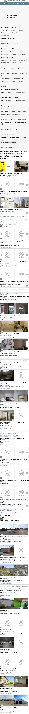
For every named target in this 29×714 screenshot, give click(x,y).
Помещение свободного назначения (9, 129)
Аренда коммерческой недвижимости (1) (13, 137)
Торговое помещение (18, 126)
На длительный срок (5, 43)
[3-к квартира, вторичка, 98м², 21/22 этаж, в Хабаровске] (14, 217)
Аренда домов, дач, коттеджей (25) (12, 78)
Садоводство (9, 92)
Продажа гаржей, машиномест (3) (11, 106)
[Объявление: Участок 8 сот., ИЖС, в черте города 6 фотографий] (14, 575)
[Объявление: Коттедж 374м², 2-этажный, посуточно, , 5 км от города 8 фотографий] (7, 498)
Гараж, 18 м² (3, 610)
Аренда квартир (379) (7, 38)
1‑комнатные (4, 30)
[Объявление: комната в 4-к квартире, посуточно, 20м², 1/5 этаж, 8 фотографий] (14, 401)
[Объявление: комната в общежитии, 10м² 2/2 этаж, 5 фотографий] (14, 314)
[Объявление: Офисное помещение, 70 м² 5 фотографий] (14, 686)
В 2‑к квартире (4, 54)
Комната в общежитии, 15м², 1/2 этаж (10, 362)
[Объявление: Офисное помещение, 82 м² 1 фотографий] (14, 667)
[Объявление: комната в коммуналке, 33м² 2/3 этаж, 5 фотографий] (14, 350)
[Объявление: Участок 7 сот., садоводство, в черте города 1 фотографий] (14, 556)
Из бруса (3, 75)
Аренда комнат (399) (7, 57)
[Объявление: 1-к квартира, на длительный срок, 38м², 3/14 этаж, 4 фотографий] (14, 291)
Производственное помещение (8, 134)
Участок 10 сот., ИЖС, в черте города (10, 590)
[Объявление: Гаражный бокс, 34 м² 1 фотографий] (14, 628)
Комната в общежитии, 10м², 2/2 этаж (10, 315)
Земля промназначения (20, 92)
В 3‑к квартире (13, 54)
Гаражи (3, 108)
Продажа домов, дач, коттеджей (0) (12, 68)
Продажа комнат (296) (8, 49)
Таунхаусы (21, 81)
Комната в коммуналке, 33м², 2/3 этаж (11, 352)
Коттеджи (14, 81)
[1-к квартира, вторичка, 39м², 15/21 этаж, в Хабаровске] (7, 208)
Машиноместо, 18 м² (6, 649)
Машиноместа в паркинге (13, 108)
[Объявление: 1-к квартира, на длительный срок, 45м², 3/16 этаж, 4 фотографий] (7, 260)
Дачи (8, 81)
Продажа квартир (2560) (8, 27)
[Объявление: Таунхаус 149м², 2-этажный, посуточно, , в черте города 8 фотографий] (7, 458)
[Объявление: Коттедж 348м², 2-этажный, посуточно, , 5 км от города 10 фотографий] (14, 510)
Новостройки (15, 32)
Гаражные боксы (4, 111)
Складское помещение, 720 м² (8, 707)
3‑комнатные (21, 30)
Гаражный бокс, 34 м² (6, 629)
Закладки (12, 3)
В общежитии (4, 51)
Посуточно (15, 43)
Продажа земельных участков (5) (11, 89)
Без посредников (5, 35)
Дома (2, 81)
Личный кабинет (20, 3)
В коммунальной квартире (16, 51)
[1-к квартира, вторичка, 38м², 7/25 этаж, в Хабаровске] (7, 172)
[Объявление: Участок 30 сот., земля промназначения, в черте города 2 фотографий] (14, 535)
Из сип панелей (23, 73)
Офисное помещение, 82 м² (8, 668)
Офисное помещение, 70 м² (8, 688)
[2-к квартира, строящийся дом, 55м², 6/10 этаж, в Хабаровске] (7, 190)
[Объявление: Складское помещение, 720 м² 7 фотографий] (14, 706)
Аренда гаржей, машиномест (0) (11, 114)
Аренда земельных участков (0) (10, 97)
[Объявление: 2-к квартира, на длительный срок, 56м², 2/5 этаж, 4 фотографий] (7, 280)
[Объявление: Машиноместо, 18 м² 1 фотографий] (14, 647)
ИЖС (2, 92)
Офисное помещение (6, 126)
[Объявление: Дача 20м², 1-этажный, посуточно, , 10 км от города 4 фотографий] (7, 478)
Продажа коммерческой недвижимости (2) (13, 123)
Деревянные (14, 73)
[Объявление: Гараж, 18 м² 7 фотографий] (14, 608)
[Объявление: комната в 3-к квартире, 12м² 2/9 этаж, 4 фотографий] (14, 332)
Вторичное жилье (5, 32)
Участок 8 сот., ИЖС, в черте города (10, 577)
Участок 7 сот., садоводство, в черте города (12, 557)
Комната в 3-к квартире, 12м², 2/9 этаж (11, 333)
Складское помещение (6, 131)
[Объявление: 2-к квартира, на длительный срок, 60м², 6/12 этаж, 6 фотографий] (7, 239)
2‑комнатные (12, 30)
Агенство (3, 94)
